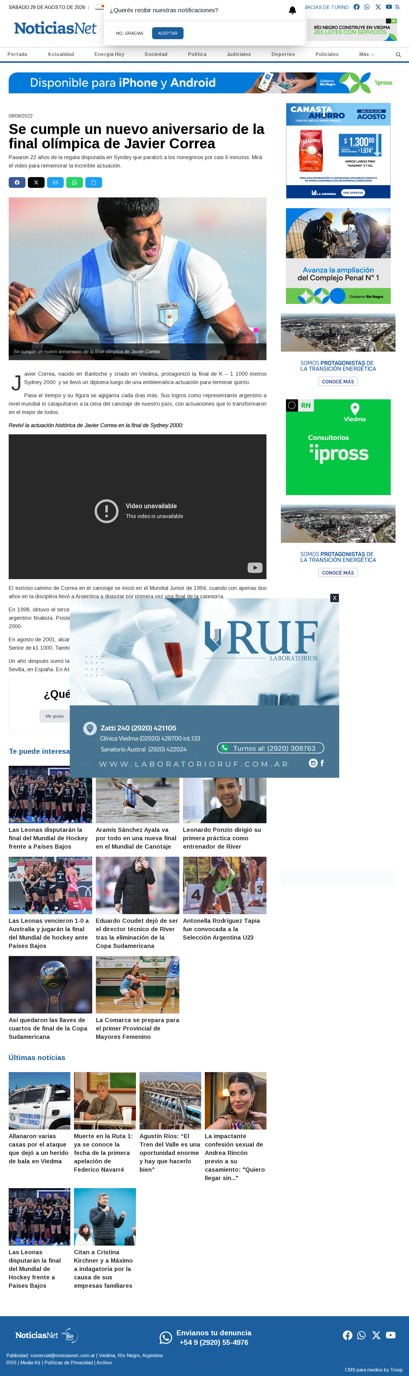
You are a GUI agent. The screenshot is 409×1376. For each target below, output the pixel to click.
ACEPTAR (168, 33)
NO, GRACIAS (129, 33)
